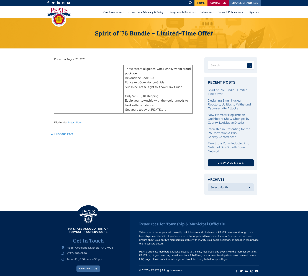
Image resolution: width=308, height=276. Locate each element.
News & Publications (231, 12)
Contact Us (218, 2)
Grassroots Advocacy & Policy (146, 12)
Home (201, 2)
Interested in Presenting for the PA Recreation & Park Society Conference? (229, 133)
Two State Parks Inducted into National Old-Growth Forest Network (228, 147)
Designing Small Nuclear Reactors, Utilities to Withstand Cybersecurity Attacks (229, 104)
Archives (216, 179)
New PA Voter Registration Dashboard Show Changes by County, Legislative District (228, 118)
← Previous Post (62, 134)
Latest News (75, 122)
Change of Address (245, 2)
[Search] (249, 65)
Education (206, 12)
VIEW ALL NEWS (230, 162)
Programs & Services (182, 12)
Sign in (253, 12)
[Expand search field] (190, 3)
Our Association (112, 12)
